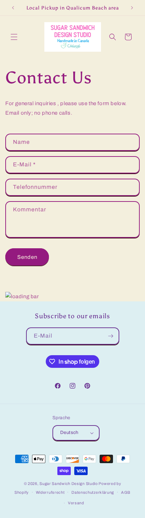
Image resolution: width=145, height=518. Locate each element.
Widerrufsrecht (50, 492)
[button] (14, 37)
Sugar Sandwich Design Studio (68, 483)
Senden (27, 257)
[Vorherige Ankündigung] (13, 7)
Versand (76, 503)
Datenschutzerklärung (92, 492)
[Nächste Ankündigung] (132, 7)
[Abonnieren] (111, 336)
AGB (126, 492)
